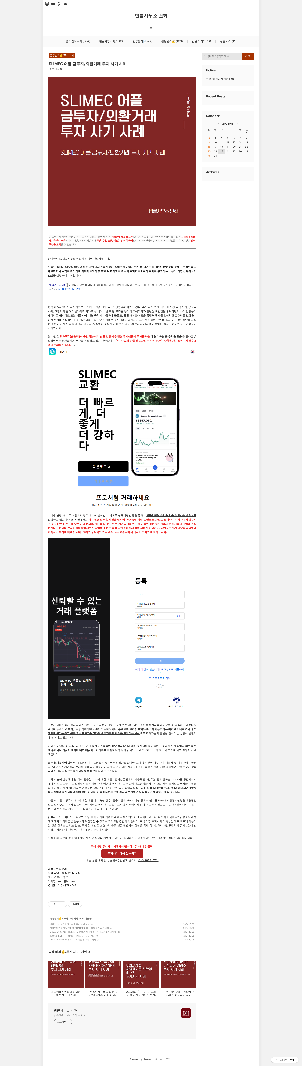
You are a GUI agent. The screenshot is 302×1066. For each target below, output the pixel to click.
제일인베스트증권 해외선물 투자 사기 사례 (70, 924)
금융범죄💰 (172, 41)
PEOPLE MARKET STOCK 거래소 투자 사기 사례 (73, 939)
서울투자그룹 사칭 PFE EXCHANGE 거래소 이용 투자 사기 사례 (79, 928)
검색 (248, 56)
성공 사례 (227, 41)
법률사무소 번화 (151, 15)
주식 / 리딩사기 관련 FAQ (220, 78)
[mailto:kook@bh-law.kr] (65, 4)
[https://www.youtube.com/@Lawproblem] (53, 4)
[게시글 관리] (63, 904)
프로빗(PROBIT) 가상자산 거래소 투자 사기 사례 (72, 935)
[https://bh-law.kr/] (59, 4)
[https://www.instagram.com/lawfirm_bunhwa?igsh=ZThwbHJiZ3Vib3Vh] (47, 4)
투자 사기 (68, 918)
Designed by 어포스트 (140, 1059)
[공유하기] (58, 904)
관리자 (158, 1059)
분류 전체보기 (78, 41)
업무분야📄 (142, 41)
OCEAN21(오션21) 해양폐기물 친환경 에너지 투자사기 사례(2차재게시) (83, 932)
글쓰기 (169, 1059)
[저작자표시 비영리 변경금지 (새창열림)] (86, 904)
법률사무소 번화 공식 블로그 (69, 1015)
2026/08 (228, 123)
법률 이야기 (201, 41)
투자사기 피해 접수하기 (122, 853)
